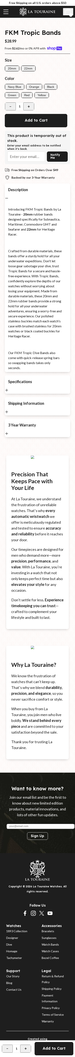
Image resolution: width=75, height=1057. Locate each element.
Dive (9, 944)
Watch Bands (50, 944)
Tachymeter (14, 958)
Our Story (12, 976)
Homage (11, 951)
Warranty (48, 1021)
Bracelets (48, 931)
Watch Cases (50, 951)
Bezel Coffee (50, 958)
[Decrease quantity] (10, 106)
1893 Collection (16, 931)
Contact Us (13, 989)
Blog (9, 983)
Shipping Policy (51, 988)
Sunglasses (49, 938)
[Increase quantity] (28, 106)
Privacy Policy (51, 1008)
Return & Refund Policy (53, 979)
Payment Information (50, 998)
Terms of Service (53, 1014)
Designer (12, 938)
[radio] (12, 68)
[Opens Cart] (68, 11)
